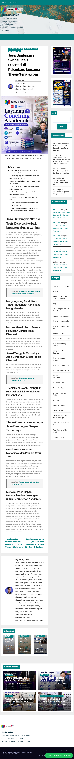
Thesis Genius (10, 14)
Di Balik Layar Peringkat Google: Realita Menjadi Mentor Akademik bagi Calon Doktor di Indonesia (61, 159)
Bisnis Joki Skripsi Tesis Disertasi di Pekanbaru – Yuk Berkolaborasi (62, 215)
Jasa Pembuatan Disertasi (46, 751)
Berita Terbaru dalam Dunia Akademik (60, 297)
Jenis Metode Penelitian (58, 377)
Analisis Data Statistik (61, 286)
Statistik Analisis (59, 405)
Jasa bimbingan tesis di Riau (61, 327)
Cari (54, 113)
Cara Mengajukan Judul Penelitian (61, 310)
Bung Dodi (21, 80)
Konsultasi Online (59, 383)
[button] (67, 37)
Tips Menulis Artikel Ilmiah (60, 431)
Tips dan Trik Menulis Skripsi (61, 424)
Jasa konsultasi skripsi (61, 338)
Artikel (55, 291)
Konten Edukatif (59, 388)
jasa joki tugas (58, 333)
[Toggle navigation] (71, 37)
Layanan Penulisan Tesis (59, 394)
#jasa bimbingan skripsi (24, 89)
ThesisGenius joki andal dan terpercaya (61, 417)
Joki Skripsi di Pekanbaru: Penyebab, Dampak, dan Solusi (61, 192)
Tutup (17, 167)
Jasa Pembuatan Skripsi (31, 48)
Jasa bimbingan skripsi (61, 321)
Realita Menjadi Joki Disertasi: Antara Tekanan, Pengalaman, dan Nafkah (53, 701)
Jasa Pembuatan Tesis (15, 51)
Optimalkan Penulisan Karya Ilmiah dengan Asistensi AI (60, 228)
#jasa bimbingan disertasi (24, 86)
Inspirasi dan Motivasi (61, 316)
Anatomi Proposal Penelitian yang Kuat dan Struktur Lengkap (61, 171)
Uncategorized (58, 437)
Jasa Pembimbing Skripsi (59, 345)
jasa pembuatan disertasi (16, 48)
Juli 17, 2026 (10, 705)
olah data (56, 400)
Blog (54, 304)
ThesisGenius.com (16, 752)
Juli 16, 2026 (46, 705)
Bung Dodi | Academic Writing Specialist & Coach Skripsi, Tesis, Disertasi (18, 680)
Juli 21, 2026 (10, 683)
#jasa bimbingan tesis (23, 92)
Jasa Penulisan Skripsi (61, 370)
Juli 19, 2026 (46, 683)
